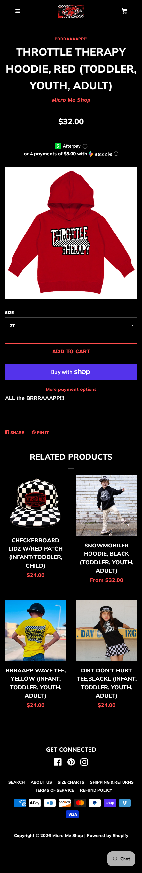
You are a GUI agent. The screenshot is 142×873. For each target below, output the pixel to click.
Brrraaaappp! (71, 38)
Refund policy (96, 790)
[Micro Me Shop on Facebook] (58, 763)
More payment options (71, 389)
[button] (71, 154)
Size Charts (71, 782)
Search (16, 782)
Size (9, 312)
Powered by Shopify (107, 835)
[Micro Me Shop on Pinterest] (71, 763)
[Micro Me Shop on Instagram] (84, 763)
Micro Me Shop (71, 99)
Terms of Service (54, 790)
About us (41, 782)
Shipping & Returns (112, 782)
